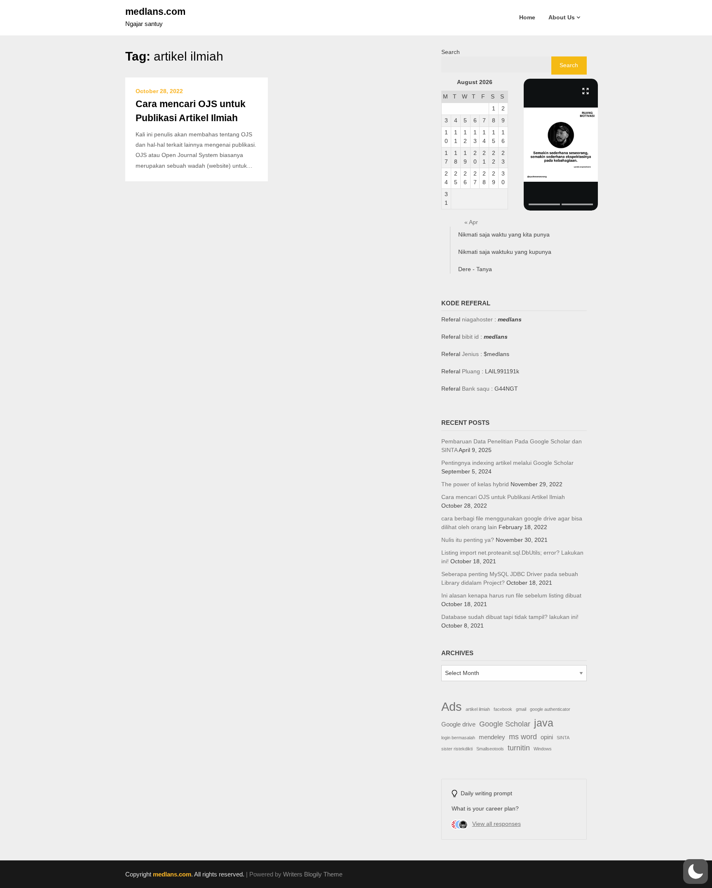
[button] (561, 145)
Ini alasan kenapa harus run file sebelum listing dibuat (511, 595)
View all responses (496, 823)
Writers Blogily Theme (312, 874)
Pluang (471, 371)
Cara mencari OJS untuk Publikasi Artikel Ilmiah (503, 497)
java (543, 723)
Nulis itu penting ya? (467, 540)
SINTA (563, 737)
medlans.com (155, 11)
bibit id (470, 336)
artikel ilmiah (478, 709)
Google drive (458, 724)
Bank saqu (476, 388)
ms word (523, 736)
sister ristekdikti (457, 748)
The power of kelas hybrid (475, 484)
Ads (451, 706)
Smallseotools (490, 748)
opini (547, 736)
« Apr (471, 222)
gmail (521, 709)
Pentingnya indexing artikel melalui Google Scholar (507, 462)
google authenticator (550, 709)
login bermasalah (458, 737)
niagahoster (477, 319)
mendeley (492, 736)
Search (450, 52)
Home (527, 17)
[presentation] (544, 204)
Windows (543, 748)
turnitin (519, 747)
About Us (561, 17)
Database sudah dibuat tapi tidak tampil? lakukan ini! (509, 617)
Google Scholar (504, 723)
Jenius (470, 354)
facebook (503, 709)
